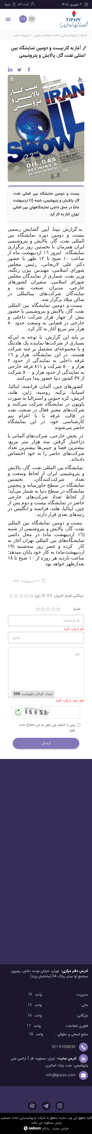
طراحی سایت (60, 1128)
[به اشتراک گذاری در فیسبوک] (29, 69)
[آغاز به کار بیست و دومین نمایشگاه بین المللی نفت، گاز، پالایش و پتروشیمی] (46, 128)
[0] (11, 596)
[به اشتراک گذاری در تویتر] (19, 69)
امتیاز (76, 609)
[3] (48, 609)
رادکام (45, 1128)
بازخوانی (18, 711)
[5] (58, 609)
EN (31, 19)
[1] (38, 609)
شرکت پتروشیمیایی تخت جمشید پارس (60, 35)
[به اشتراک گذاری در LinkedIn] (10, 69)
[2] (43, 609)
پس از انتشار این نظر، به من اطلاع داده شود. (47, 727)
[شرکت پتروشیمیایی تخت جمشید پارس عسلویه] (72, 19)
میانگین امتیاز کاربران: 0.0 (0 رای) (58, 595)
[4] (53, 609)
